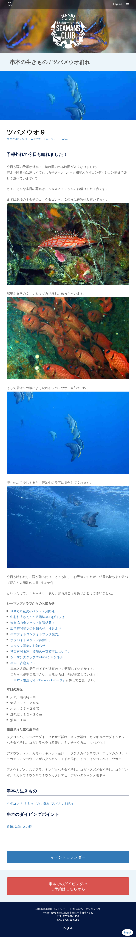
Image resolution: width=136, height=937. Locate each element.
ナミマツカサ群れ (37, 803)
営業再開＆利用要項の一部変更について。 (40, 651)
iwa (66, 139)
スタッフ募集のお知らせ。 (29, 645)
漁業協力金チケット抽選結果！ (32, 622)
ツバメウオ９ (26, 131)
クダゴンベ (15, 803)
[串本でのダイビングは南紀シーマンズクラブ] (68, 30)
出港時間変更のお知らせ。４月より (35, 628)
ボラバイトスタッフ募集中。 (31, 639)
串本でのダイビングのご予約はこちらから (68, 886)
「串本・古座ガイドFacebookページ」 (38, 680)
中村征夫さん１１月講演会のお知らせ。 (39, 616)
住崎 (10, 826)
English (117, 4)
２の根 (27, 826)
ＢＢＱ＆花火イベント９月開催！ (34, 611)
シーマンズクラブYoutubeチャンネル (36, 657)
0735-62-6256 (71, 919)
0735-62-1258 (71, 916)
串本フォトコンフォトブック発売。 (35, 634)
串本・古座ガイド (23, 662)
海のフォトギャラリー (45, 139)
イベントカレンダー (68, 857)
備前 (18, 826)
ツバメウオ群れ (62, 803)
